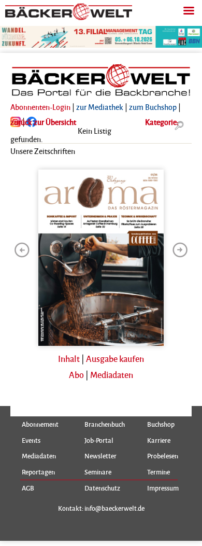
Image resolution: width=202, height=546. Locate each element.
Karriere (158, 440)
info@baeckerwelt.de (114, 508)
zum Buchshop (153, 107)
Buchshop (161, 424)
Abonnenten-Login (40, 107)
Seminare (97, 472)
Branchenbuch (104, 424)
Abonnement (40, 424)
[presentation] (22, 250)
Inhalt (69, 359)
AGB (28, 488)
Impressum (163, 488)
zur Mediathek (99, 107)
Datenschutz (102, 488)
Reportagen (38, 472)
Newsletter (100, 455)
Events (31, 440)
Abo (76, 375)
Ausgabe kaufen (115, 359)
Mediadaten (111, 375)
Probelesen (162, 455)
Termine (158, 472)
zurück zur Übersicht (43, 122)
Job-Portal (98, 440)
